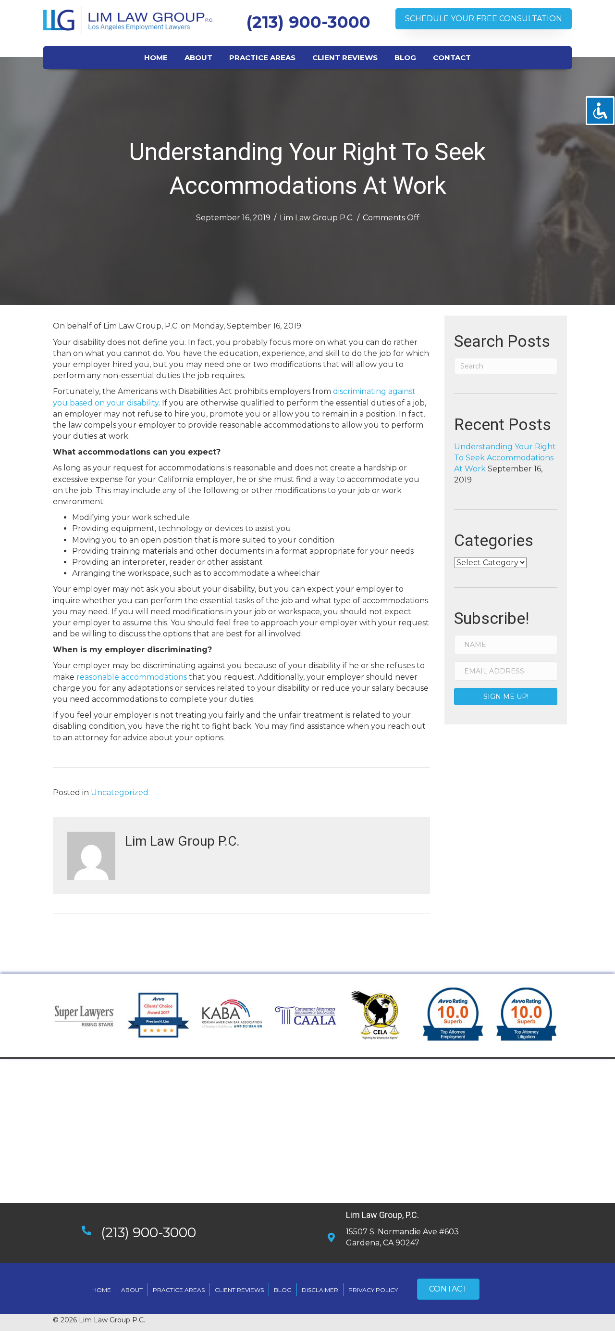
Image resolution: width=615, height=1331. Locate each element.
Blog (283, 1289)
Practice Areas (179, 1289)
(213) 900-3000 (308, 22)
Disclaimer (320, 1289)
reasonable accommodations (132, 677)
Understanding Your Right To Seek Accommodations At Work (505, 457)
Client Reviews (239, 1289)
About (132, 1289)
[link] (156, 56)
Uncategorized (119, 792)
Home (101, 1289)
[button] (483, 18)
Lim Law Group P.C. (317, 217)
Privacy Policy (373, 1289)
